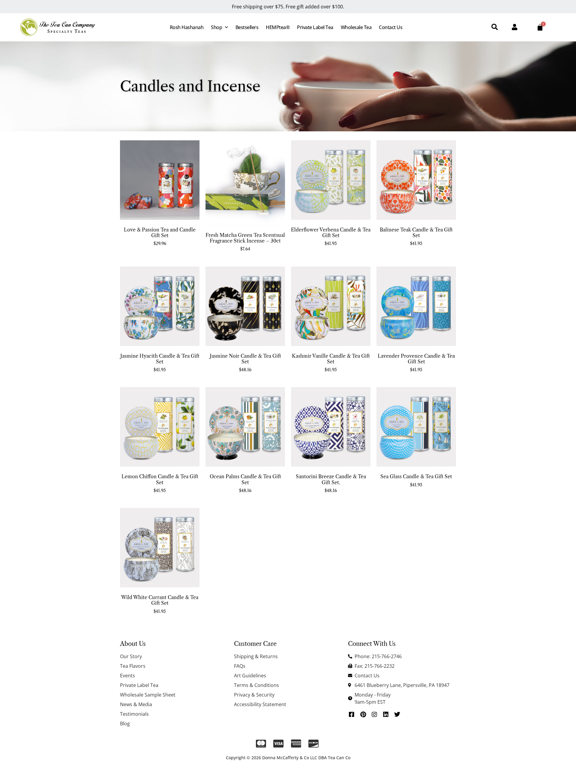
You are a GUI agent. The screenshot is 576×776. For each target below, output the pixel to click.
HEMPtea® (278, 27)
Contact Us (390, 27)
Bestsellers (247, 27)
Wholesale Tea (356, 27)
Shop (216, 27)
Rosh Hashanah (187, 27)
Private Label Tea (315, 27)
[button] (495, 27)
